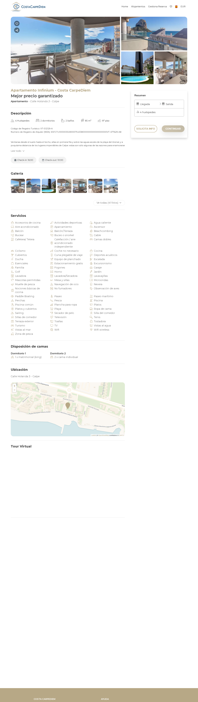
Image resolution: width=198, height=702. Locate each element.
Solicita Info (145, 128)
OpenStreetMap (103, 435)
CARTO (121, 435)
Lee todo (16, 151)
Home (124, 6)
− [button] (14, 390)
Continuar (173, 128)
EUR (183, 6)
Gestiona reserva (157, 6)
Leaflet (93, 435)
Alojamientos (138, 6)
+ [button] (14, 386)
